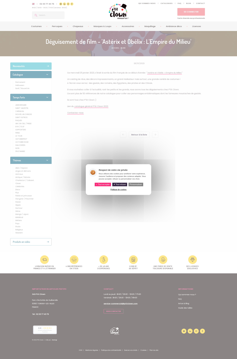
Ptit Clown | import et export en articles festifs (118, 11)
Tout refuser (120, 184)
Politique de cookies (118, 189)
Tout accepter (104, 184)
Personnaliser (136, 184)
